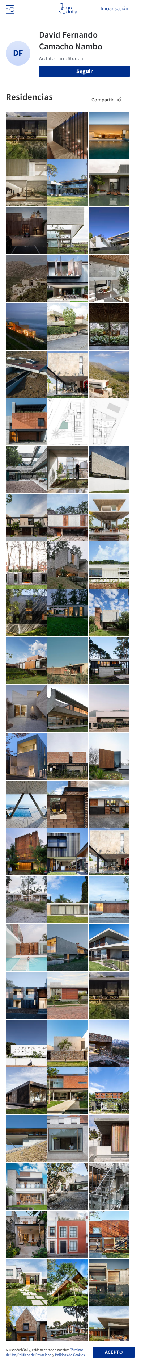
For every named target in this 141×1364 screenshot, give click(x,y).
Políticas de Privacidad (34, 1354)
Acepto (114, 1352)
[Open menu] (9, 9)
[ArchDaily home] (68, 8)
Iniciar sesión (114, 8)
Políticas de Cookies (70, 1354)
